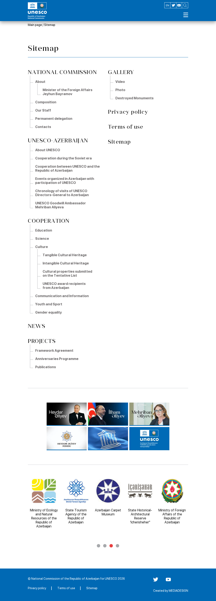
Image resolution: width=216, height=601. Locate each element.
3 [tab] (111, 545)
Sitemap (49, 25)
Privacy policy (128, 112)
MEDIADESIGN (178, 590)
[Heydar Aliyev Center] (67, 414)
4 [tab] (117, 545)
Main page (35, 25)
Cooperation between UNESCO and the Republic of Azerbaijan (67, 168)
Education (43, 230)
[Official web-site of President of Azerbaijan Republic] (108, 414)
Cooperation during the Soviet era (63, 158)
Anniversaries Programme (56, 359)
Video (120, 82)
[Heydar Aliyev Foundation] (67, 438)
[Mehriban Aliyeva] (149, 414)
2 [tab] (105, 545)
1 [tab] (98, 545)
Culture (41, 247)
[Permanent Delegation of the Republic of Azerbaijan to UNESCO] (149, 438)
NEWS (36, 326)
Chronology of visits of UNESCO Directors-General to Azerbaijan (62, 193)
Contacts (43, 127)
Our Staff (43, 110)
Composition (45, 102)
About (40, 82)
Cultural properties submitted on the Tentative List (67, 274)
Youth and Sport (48, 304)
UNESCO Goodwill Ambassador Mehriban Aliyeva (60, 205)
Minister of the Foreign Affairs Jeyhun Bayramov (67, 92)
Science (42, 239)
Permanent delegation (53, 119)
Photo (120, 90)
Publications (45, 367)
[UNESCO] (108, 438)
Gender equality (48, 312)
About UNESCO (47, 150)
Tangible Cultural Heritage (65, 255)
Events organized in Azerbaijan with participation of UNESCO (64, 181)
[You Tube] (168, 581)
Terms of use (125, 127)
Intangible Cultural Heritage (66, 263)
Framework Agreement (54, 351)
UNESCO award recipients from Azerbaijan (64, 286)
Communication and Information (62, 296)
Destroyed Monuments (134, 98)
